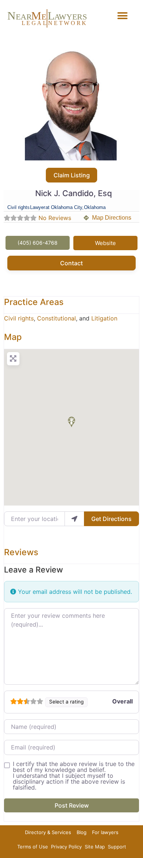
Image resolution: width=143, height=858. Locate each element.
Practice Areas (33, 302)
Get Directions (111, 518)
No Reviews (54, 217)
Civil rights (19, 318)
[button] (122, 15)
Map (13, 337)
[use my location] (74, 518)
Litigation (104, 318)
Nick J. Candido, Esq (73, 193)
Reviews (21, 552)
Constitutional (56, 318)
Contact (71, 263)
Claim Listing (72, 175)
